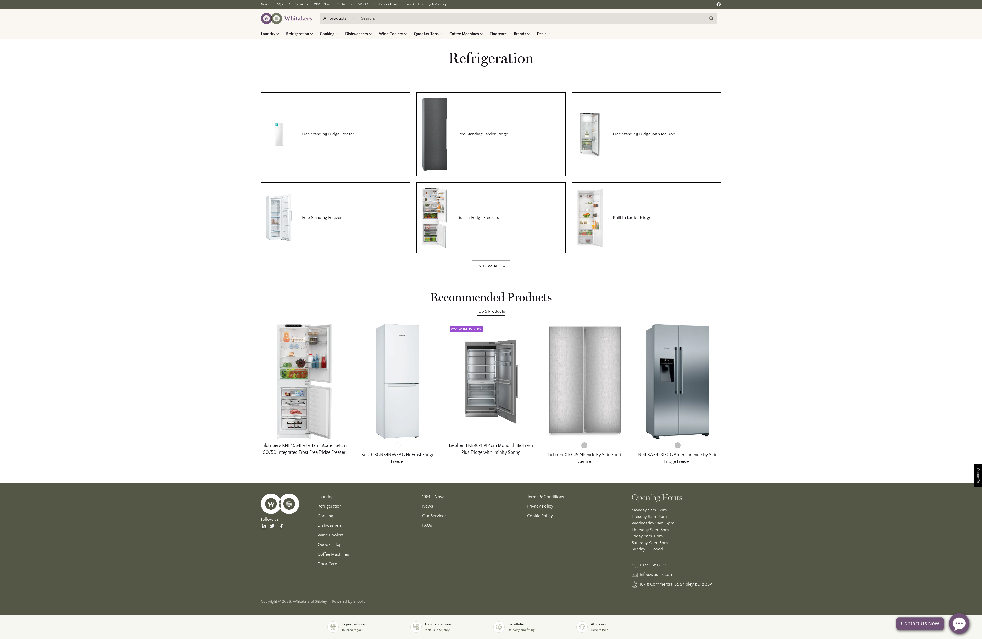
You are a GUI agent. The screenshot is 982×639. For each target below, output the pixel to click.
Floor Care (327, 563)
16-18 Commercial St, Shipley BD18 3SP (676, 584)
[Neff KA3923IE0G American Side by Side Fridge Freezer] (677, 381)
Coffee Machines (333, 554)
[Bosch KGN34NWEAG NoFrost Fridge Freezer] (397, 381)
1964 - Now (433, 496)
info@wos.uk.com (656, 574)
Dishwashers (330, 525)
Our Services (434, 516)
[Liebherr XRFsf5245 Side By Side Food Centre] (584, 381)
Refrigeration (330, 506)
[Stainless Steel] (678, 445)
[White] (398, 445)
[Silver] (584, 445)
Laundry (325, 496)
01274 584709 (653, 565)
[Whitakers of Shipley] (286, 18)
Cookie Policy (540, 516)
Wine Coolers (331, 535)
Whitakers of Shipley (310, 601)
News (427, 506)
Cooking (325, 516)
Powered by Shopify (349, 601)
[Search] (711, 18)
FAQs (427, 525)
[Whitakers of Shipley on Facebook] (718, 5)
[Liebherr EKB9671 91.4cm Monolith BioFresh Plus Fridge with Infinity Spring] (491, 381)
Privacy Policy (540, 506)
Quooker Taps (331, 544)
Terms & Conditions (545, 496)
